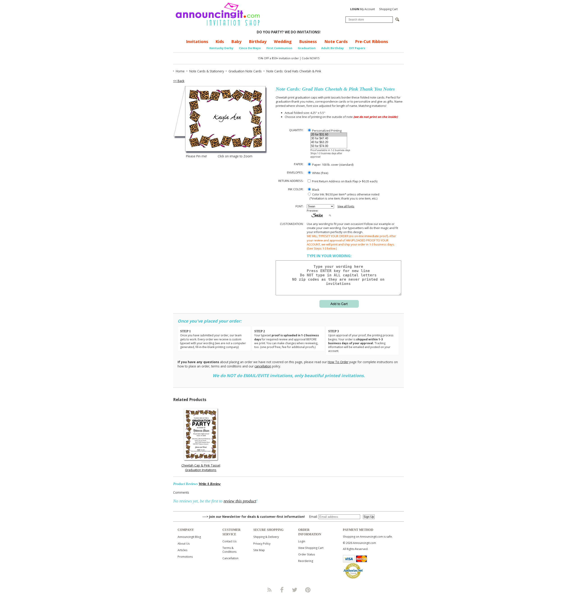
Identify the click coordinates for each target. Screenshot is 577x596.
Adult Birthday (332, 48)
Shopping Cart (388, 9)
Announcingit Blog (189, 537)
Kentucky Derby (221, 48)
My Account (362, 9)
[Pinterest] (308, 590)
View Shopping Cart (310, 548)
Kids (219, 41)
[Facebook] (282, 590)
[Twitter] (295, 590)
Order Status (306, 554)
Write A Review (210, 484)
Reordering (305, 561)
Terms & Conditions (229, 550)
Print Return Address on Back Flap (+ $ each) (344, 181)
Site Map (259, 550)
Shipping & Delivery (266, 537)
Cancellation (230, 558)
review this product (240, 501)
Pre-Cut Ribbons (371, 41)
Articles (182, 550)
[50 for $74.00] (329, 146)
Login (301, 541)
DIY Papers (357, 48)
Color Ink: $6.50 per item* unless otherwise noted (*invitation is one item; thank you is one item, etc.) (343, 196)
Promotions (185, 557)
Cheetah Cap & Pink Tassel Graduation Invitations (200, 467)
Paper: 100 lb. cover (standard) (332, 165)
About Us (184, 544)
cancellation (262, 366)
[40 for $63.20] (329, 142)
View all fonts (345, 206)
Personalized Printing (326, 130)
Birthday (257, 41)
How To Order (338, 362)
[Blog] (269, 590)
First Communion (279, 48)
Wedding (283, 41)
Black (315, 190)
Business (308, 41)
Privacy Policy (261, 544)
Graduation (307, 48)
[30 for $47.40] (329, 138)
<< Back (178, 81)
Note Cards (336, 41)
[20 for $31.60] (329, 135)
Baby (236, 41)
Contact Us (229, 541)
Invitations (197, 41)
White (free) (319, 173)
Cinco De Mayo (250, 48)
